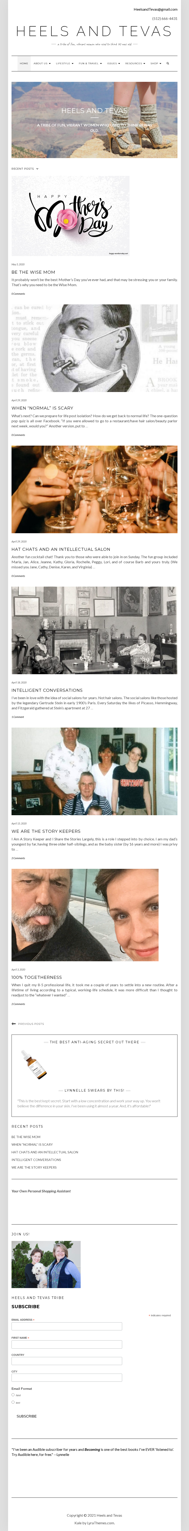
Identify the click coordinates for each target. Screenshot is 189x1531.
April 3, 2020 (18, 969)
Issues (112, 63)
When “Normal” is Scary (42, 408)
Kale (78, 1523)
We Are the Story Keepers (46, 831)
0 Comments (18, 293)
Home (24, 63)
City (14, 1371)
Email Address (23, 1320)
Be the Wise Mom (33, 272)
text (18, 1402)
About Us (41, 63)
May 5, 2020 (18, 264)
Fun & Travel (89, 63)
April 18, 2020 (19, 682)
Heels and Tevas (94, 31)
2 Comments (18, 858)
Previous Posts (31, 1024)
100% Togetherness (37, 977)
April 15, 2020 (19, 823)
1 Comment (18, 716)
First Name (20, 1338)
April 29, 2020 (19, 400)
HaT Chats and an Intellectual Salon (61, 549)
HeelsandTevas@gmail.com (155, 9)
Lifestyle (63, 63)
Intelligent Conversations (47, 690)
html (18, 1395)
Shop (155, 63)
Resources (134, 63)
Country (18, 1354)
